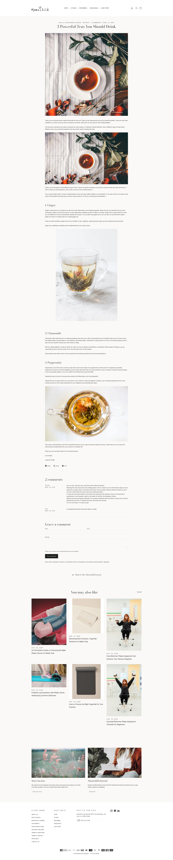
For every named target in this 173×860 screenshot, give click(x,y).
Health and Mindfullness (70, 22)
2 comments (96, 22)
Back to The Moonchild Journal (88, 574)
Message (47, 537)
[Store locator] (58, 763)
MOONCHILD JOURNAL (38, 820)
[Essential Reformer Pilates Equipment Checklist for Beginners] (124, 690)
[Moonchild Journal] (114, 763)
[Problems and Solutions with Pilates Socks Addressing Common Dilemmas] (49, 675)
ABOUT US (35, 814)
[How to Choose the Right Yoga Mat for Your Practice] (86, 681)
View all (139, 592)
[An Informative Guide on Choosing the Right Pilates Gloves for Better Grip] (49, 622)
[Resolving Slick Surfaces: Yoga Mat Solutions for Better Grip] (86, 616)
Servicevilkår (98, 562)
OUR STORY (105, 8)
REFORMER (83, 8)
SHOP (66, 8)
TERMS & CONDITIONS (38, 832)
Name (46, 528)
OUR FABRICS (35, 823)
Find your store (37, 792)
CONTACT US (35, 841)
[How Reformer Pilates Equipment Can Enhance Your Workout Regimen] (124, 625)
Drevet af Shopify (94, 853)
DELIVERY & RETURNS (38, 829)
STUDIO (73, 8)
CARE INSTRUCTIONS (38, 826)
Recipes (86, 22)
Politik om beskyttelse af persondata (83, 562)
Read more (92, 792)
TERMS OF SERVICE (37, 835)
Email (88, 528)
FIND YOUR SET (36, 817)
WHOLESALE (94, 8)
